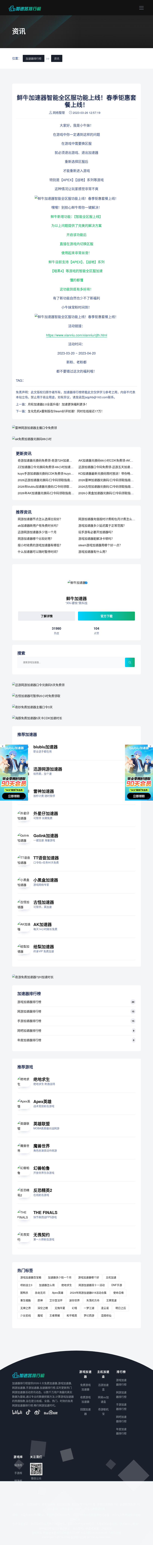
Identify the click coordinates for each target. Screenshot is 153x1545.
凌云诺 (105, 1308)
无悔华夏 (60, 1308)
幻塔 (74, 1308)
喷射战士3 (26, 1285)
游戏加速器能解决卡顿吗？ (96, 538)
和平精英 (72, 1315)
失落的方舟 (92, 1300)
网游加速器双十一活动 (92, 1285)
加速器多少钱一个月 (59, 1277)
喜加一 (78, 1508)
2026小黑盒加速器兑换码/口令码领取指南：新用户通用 (115, 493)
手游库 (18, 1473)
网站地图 (116, 1533)
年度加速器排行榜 (29, 1040)
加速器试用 (63, 1504)
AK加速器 (42, 924)
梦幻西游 (89, 1315)
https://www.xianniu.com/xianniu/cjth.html (76, 334)
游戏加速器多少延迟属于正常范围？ (102, 525)
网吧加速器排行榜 (29, 1030)
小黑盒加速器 (45, 880)
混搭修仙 (106, 1315)
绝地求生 (41, 1079)
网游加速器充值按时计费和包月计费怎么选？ (108, 519)
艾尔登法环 (56, 1300)
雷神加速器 (43, 791)
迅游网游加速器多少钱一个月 (37, 532)
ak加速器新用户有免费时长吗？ (39, 525)
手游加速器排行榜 (29, 1021)
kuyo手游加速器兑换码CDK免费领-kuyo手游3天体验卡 (54, 473)
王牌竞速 (111, 1300)
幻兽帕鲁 (41, 1168)
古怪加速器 (43, 902)
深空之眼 (43, 1308)
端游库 (18, 1465)
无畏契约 (41, 1235)
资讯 (56, 58)
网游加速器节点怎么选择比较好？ (40, 519)
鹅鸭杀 (24, 1292)
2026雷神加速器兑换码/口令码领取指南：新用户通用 (113, 480)
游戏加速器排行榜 (29, 1002)
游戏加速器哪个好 (88, 1277)
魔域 (40, 1315)
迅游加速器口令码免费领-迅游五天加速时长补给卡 (111, 467)
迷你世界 (74, 1300)
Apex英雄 (42, 1101)
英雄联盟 (41, 1124)
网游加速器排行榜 (29, 1011)
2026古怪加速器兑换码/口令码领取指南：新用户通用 (113, 486)
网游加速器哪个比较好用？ (36, 538)
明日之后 (120, 1308)
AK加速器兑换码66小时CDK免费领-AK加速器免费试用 (114, 460)
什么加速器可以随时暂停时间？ (39, 551)
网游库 (18, 1480)
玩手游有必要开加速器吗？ (96, 532)
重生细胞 (25, 1300)
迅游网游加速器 (47, 769)
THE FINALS (45, 1212)
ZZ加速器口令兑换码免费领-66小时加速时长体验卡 (51, 467)
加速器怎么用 (47, 1285)
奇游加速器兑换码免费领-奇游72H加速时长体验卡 (51, 460)
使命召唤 (118, 1292)
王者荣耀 (54, 1315)
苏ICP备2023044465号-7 (95, 1533)
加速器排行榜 (33, 58)
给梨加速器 (43, 946)
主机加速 (111, 1277)
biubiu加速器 (45, 747)
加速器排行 (33, 1504)
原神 (40, 1300)
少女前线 (25, 1315)
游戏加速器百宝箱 (30, 1277)
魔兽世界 (41, 1146)
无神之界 (25, 1308)
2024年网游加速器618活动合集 (88, 1292)
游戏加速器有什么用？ (93, 551)
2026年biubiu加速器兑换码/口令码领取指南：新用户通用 (55, 486)
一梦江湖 (89, 1308)
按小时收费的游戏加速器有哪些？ (40, 545)
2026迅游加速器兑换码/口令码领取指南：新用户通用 (53, 480)
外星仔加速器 (45, 813)
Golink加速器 (45, 835)
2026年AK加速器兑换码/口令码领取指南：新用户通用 (53, 493)
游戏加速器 (48, 1504)
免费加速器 (66, 1508)
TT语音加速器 (46, 858)
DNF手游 (116, 1285)
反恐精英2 (42, 1190)
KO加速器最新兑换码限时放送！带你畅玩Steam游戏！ (114, 473)
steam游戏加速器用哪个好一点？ (100, 545)
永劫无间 (40, 1292)
